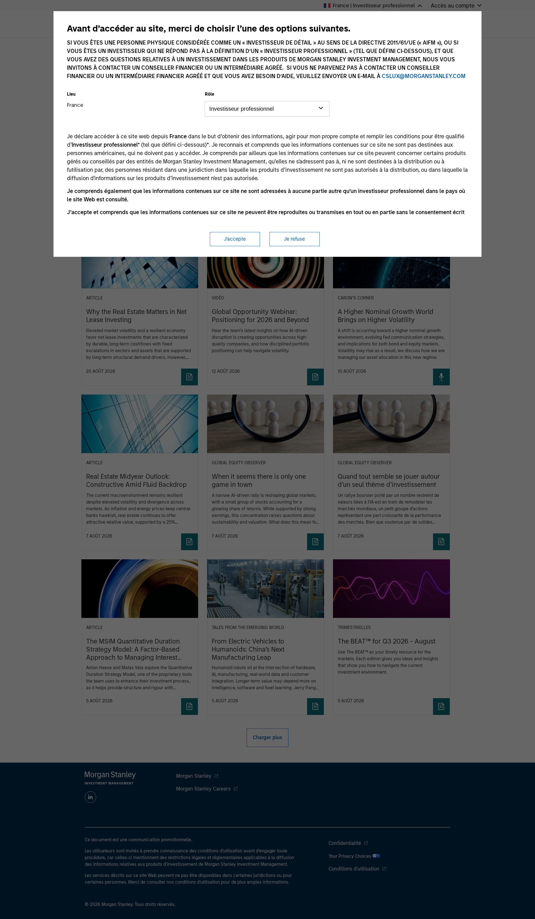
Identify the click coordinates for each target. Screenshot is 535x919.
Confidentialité (345, 843)
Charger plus (267, 737)
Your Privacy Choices (350, 856)
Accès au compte (453, 5)
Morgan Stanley (193, 776)
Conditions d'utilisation (354, 869)
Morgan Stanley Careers (203, 789)
